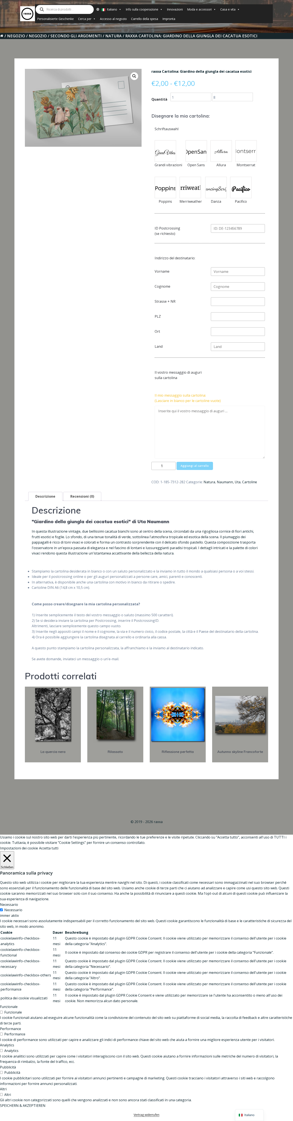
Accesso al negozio (113, 19)
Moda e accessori (199, 9)
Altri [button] (3, 1089)
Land (159, 346)
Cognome (162, 286)
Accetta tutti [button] (48, 848)
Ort (157, 331)
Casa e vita (228, 9)
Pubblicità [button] (8, 1067)
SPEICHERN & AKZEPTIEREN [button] (22, 1105)
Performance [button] (10, 1028)
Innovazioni (175, 9)
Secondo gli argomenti (76, 35)
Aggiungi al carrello (195, 466)
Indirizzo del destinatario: (175, 258)
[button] (134, 76)
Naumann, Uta (228, 482)
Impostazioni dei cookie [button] (19, 848)
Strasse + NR (165, 301)
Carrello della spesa (144, 19)
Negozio (16, 35)
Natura (113, 35)
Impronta (168, 19)
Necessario (13, 910)
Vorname (162, 271)
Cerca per (84, 19)
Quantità (159, 99)
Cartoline (249, 482)
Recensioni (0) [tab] (82, 496)
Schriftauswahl (166, 129)
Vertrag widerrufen (146, 1115)
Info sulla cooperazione (142, 9)
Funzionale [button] (9, 1006)
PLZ (158, 316)
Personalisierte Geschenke (55, 19)
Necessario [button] (9, 904)
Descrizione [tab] (45, 496)
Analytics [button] (7, 1045)
